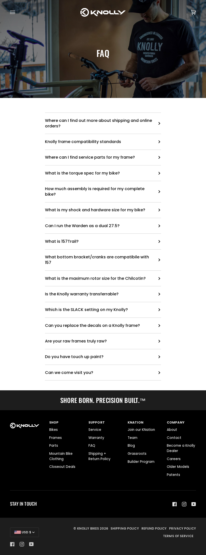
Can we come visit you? (69, 372)
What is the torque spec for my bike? (82, 173)
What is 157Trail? (62, 241)
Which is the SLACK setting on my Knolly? (86, 310)
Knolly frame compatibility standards (83, 142)
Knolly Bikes (88, 528)
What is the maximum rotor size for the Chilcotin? (95, 278)
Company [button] (175, 422)
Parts (53, 445)
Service (94, 429)
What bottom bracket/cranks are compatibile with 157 (97, 259)
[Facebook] (174, 504)
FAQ (91, 445)
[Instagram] (184, 504)
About (172, 429)
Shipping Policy (125, 528)
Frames (55, 437)
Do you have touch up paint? (74, 357)
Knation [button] (135, 422)
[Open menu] (17, 12)
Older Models (178, 466)
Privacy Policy (182, 528)
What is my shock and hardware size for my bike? (95, 210)
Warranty (96, 437)
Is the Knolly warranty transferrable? (82, 294)
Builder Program (141, 461)
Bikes (53, 429)
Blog (131, 445)
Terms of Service (178, 536)
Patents (173, 474)
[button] (24, 421)
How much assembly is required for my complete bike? (94, 191)
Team (132, 437)
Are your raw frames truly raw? (76, 341)
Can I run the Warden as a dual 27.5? (82, 226)
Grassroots (137, 453)
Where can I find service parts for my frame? (90, 157)
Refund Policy (154, 528)
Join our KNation (141, 429)
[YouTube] (193, 504)
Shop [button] (54, 422)
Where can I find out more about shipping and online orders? (98, 123)
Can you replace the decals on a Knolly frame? (92, 325)
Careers (174, 459)
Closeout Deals (62, 466)
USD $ (26, 532)
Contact (174, 437)
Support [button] (96, 422)
